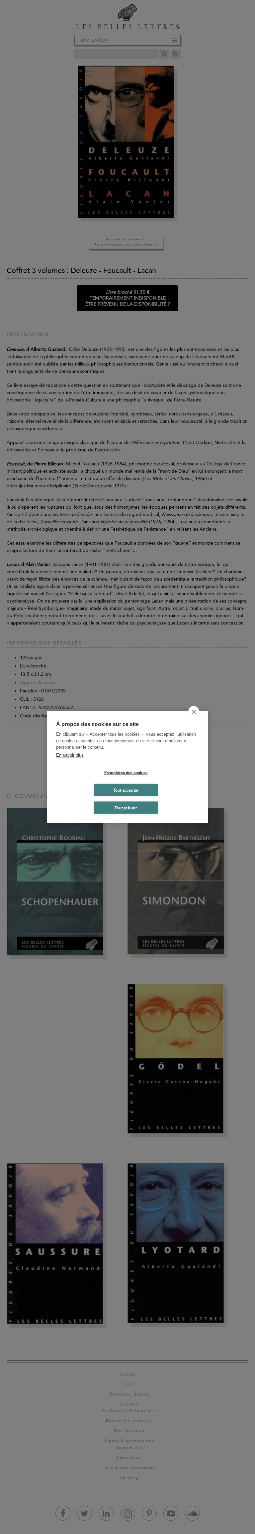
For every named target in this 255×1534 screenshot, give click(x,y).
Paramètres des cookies (125, 772)
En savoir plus (70, 754)
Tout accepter (126, 790)
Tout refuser (126, 807)
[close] (193, 711)
